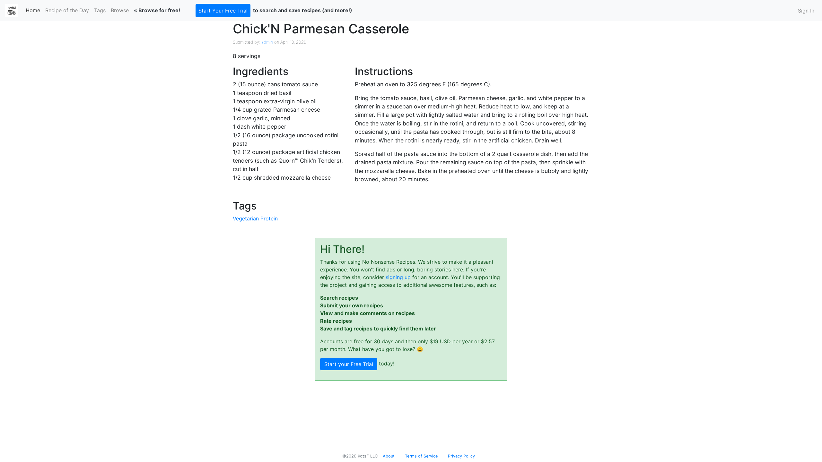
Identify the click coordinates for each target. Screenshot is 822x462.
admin (267, 42)
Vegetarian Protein (255, 218)
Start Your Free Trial (223, 10)
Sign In (806, 10)
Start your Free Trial (348, 364)
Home (34, 10)
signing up (398, 277)
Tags (100, 10)
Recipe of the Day (67, 10)
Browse (120, 10)
